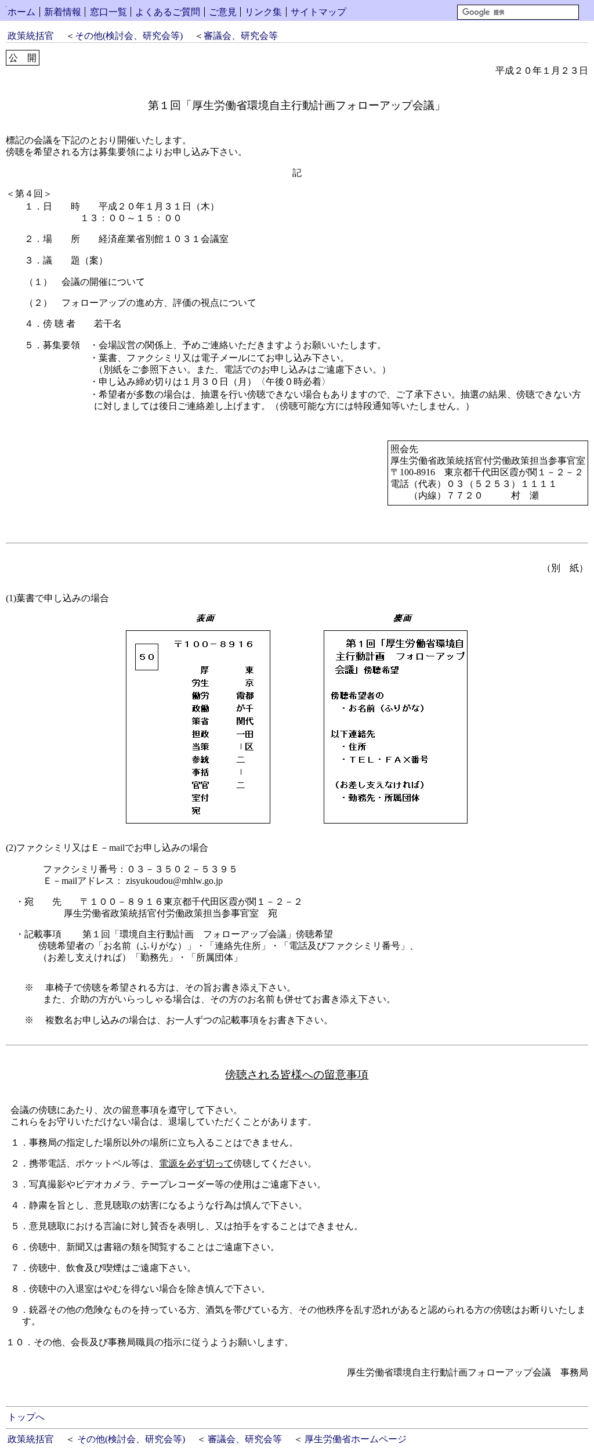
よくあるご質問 (167, 12)
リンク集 (263, 12)
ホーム (21, 12)
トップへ (26, 1417)
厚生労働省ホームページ (356, 1439)
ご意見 (223, 12)
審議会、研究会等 (241, 36)
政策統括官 (31, 36)
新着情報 (62, 12)
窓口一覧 (108, 12)
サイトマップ (318, 12)
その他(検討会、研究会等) (129, 36)
